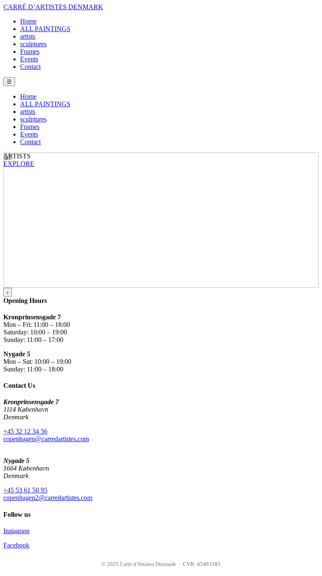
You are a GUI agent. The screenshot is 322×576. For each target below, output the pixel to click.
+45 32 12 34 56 (25, 431)
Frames (29, 51)
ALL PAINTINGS (45, 28)
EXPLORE (18, 163)
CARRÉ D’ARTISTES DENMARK (53, 7)
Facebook (16, 545)
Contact (30, 66)
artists (27, 36)
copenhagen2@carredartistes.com (47, 497)
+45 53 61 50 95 (25, 490)
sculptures (33, 43)
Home (28, 21)
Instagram (16, 530)
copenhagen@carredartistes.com (46, 438)
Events (29, 59)
